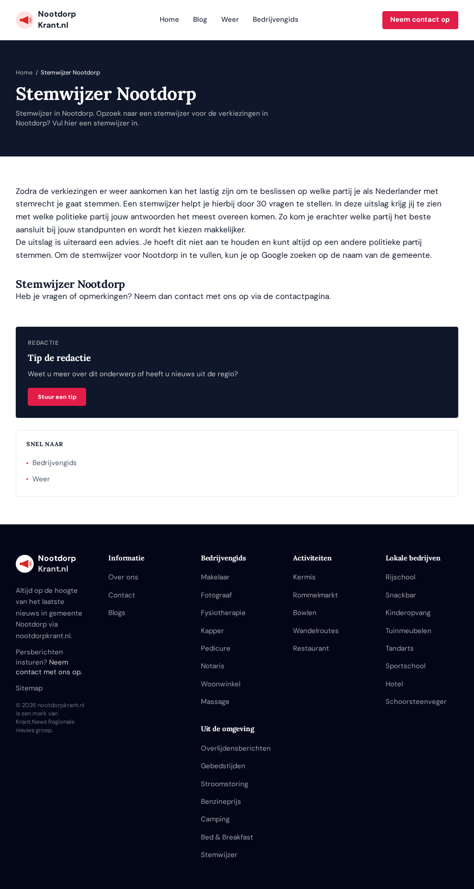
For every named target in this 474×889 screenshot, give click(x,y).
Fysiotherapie (223, 612)
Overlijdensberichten (236, 748)
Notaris (213, 666)
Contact (121, 595)
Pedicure (216, 648)
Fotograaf (216, 595)
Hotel (394, 684)
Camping (215, 819)
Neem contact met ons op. (49, 667)
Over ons (123, 577)
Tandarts (400, 648)
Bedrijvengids (276, 19)
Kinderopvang (408, 612)
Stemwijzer (219, 854)
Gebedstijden (223, 766)
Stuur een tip (57, 397)
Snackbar (401, 595)
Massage (215, 701)
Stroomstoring (224, 784)
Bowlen (305, 612)
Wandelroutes (316, 630)
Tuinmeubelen (408, 630)
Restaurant (311, 648)
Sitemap (29, 688)
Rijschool (400, 577)
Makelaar (215, 577)
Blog (200, 19)
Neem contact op (420, 19)
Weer (230, 19)
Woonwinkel (220, 684)
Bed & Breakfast (227, 837)
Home (169, 19)
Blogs (116, 612)
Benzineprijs (221, 801)
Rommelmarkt (315, 595)
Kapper (212, 630)
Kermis (304, 577)
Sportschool (405, 666)
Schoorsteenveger (416, 701)
